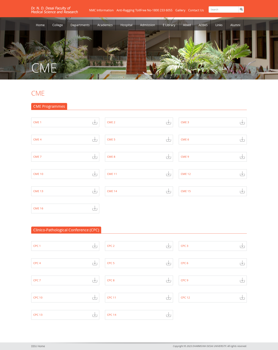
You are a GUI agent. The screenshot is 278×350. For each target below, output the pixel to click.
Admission (147, 25)
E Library (169, 25)
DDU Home (38, 346)
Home (40, 25)
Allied (187, 25)
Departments (80, 25)
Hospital (126, 25)
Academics (105, 25)
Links (219, 25)
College (57, 25)
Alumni (235, 25)
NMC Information (101, 10)
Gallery (180, 10)
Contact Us (196, 10)
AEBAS (203, 25)
